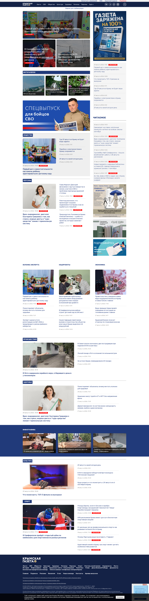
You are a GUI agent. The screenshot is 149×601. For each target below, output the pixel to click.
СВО (44, 4)
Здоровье (68, 4)
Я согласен (120, 597)
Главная (25, 573)
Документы (114, 568)
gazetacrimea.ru (63, 591)
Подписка (123, 1)
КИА (101, 1)
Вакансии (51, 573)
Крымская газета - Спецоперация (61, 568)
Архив (45, 568)
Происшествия (30, 339)
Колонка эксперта (31, 265)
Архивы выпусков (91, 573)
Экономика (100, 265)
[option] (140, 592)
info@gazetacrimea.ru (106, 588)
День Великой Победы (100, 568)
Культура (60, 4)
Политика (79, 568)
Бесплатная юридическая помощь (35, 569)
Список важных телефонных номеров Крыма (66, 569)
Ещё (90, 4)
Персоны (84, 4)
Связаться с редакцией (89, 1)
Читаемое (99, 117)
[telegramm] (110, 4)
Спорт (27, 501)
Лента (39, 4)
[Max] (113, 4)
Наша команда (68, 573)
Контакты (79, 573)
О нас (59, 573)
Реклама (43, 573)
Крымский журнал (111, 1)
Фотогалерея (29, 72)
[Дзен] (117, 4)
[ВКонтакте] (106, 4)
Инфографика (29, 430)
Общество (51, 4)
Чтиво (87, 568)
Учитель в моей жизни (92, 566)
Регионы (76, 4)
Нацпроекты (64, 265)
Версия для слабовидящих (74, 8)
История (26, 568)
